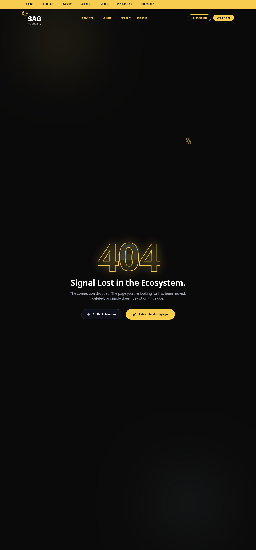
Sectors (107, 17)
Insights (142, 17)
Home (29, 3)
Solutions (88, 17)
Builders (104, 3)
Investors (66, 3)
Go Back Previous (104, 314)
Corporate (47, 3)
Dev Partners (124, 3)
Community (147, 3)
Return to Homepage (153, 314)
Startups (86, 3)
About (124, 17)
